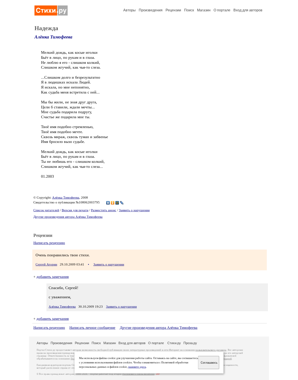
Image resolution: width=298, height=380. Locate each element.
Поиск (189, 10)
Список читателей (46, 210)
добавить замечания (52, 277)
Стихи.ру (174, 343)
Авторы (129, 10)
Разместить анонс (103, 210)
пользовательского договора (210, 350)
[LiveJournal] (122, 203)
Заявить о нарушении (134, 210)
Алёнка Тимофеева (53, 37)
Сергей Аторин (46, 264)
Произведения (151, 10)
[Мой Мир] (117, 203)
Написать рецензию (49, 243)
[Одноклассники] (112, 203)
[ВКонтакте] (108, 203)
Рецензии (173, 10)
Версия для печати (75, 210)
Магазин (204, 10)
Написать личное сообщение (92, 328)
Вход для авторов (247, 10)
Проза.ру (190, 343)
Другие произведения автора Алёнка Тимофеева (68, 217)
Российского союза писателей (138, 374)
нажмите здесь (137, 366)
